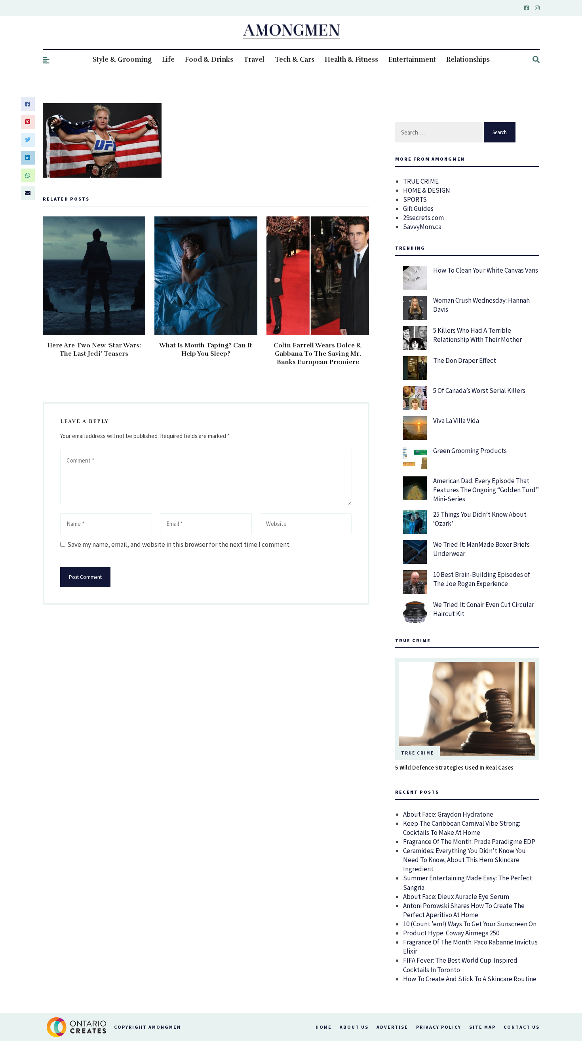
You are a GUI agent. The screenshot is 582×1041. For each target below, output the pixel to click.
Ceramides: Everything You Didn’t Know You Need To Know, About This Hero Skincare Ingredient (464, 859)
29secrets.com (423, 217)
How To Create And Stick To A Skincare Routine (469, 979)
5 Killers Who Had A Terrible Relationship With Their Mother (477, 335)
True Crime (417, 753)
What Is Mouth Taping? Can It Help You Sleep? (205, 349)
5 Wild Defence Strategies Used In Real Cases (454, 767)
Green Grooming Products (470, 450)
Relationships (468, 59)
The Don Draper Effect (464, 360)
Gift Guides (418, 208)
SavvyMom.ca (422, 226)
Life (168, 59)
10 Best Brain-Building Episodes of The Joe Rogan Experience (481, 579)
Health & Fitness (351, 59)
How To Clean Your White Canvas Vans (485, 270)
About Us (354, 1027)
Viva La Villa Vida (456, 420)
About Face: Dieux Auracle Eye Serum (456, 896)
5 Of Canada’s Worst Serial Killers (479, 390)
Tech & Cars (294, 59)
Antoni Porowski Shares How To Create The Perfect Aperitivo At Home (464, 910)
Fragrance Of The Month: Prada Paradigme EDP (469, 841)
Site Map (482, 1027)
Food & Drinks (209, 59)
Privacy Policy (438, 1027)
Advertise (392, 1027)
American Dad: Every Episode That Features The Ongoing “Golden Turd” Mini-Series (486, 489)
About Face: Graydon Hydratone (448, 814)
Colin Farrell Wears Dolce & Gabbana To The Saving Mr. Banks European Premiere (318, 353)
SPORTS (415, 199)
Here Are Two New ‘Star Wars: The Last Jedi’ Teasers (94, 349)
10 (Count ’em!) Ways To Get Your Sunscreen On (469, 924)
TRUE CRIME (421, 181)
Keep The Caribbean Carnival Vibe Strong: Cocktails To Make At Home (461, 828)
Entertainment (412, 59)
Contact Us (522, 1027)
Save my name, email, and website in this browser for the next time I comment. (179, 544)
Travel (253, 59)
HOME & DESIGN (426, 190)
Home (324, 1027)
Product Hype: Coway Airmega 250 (451, 933)
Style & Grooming (122, 59)
